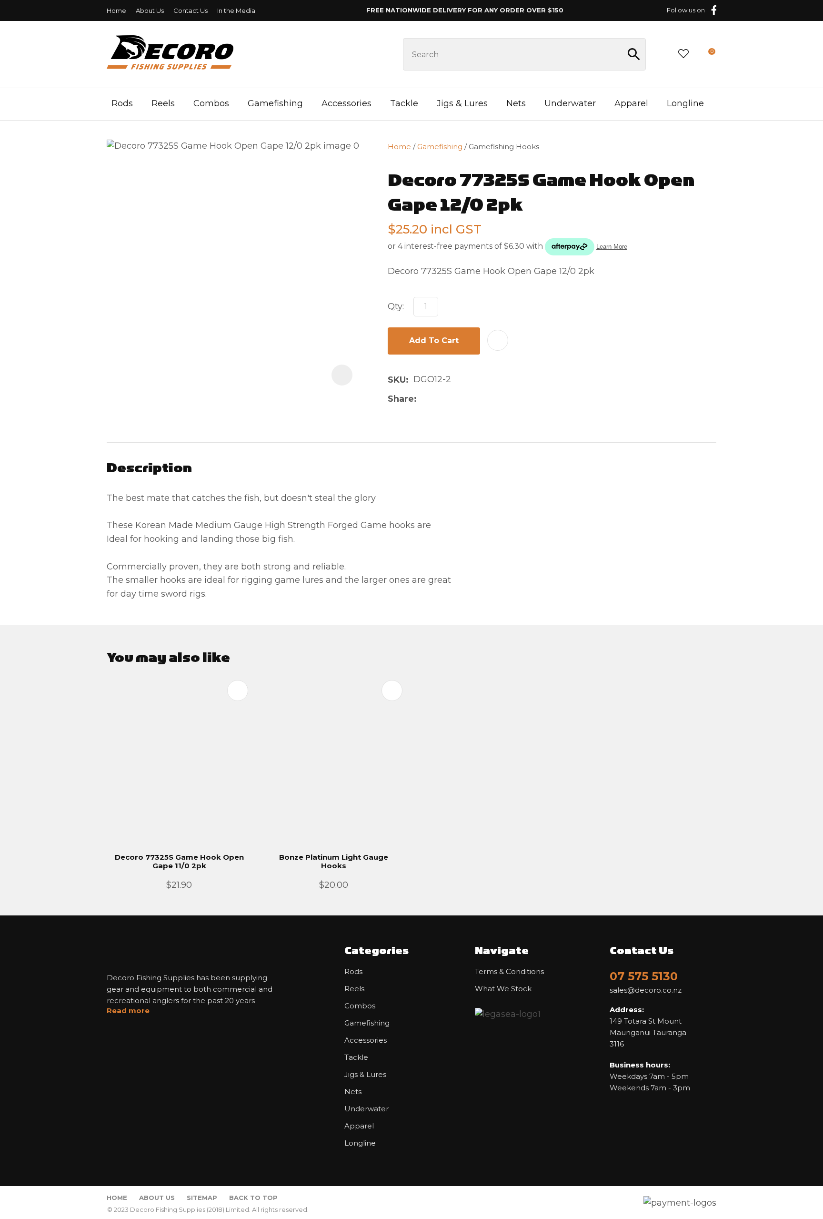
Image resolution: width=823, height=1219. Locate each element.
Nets (516, 103)
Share (401, 399)
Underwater (570, 103)
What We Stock (503, 989)
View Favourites (683, 54)
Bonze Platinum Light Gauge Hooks (333, 861)
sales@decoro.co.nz (646, 990)
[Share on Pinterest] (467, 399)
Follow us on (686, 10)
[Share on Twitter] (436, 398)
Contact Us (190, 10)
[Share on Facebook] (423, 399)
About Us (150, 10)
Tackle (404, 103)
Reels (163, 103)
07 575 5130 (644, 976)
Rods (122, 103)
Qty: (396, 306)
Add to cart (434, 340)
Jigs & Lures (462, 103)
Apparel (631, 103)
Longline (685, 103)
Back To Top (253, 1197)
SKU (397, 380)
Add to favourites (237, 690)
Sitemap (202, 1197)
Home (116, 10)
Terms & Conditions (509, 971)
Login (661, 54)
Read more (128, 1010)
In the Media (236, 10)
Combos (211, 103)
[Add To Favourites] (497, 340)
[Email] (451, 399)
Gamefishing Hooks (504, 146)
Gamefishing (275, 103)
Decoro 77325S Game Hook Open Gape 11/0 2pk (179, 861)
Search (634, 54)
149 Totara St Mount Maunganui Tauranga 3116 (648, 1026)
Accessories (346, 103)
